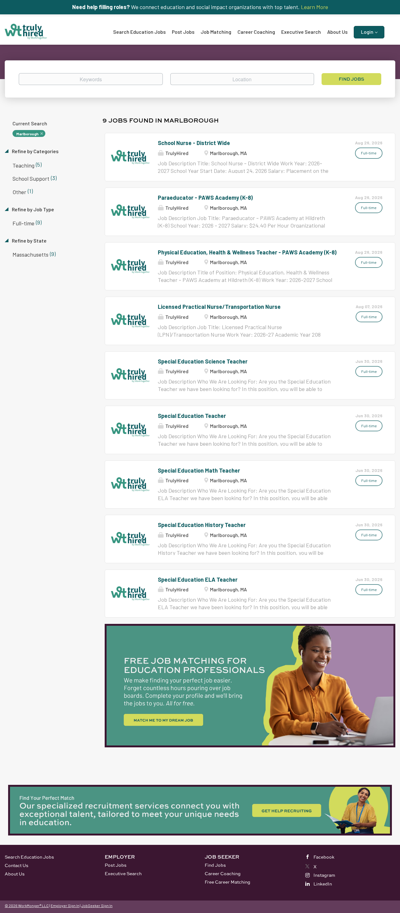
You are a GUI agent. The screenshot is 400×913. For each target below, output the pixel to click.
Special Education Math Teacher (199, 470)
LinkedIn (322, 884)
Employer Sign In (65, 905)
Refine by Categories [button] (34, 151)
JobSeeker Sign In (96, 905)
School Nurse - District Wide (194, 142)
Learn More (314, 6)
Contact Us (16, 865)
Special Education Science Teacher (203, 361)
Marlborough (27, 134)
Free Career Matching (227, 882)
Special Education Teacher (192, 415)
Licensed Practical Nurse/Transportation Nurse (219, 306)
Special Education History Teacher (202, 524)
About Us (15, 874)
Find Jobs (351, 79)
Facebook (323, 857)
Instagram (324, 875)
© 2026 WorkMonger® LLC (27, 905)
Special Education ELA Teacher (198, 579)
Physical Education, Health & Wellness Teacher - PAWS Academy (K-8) (247, 252)
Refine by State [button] (29, 240)
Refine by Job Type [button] (32, 209)
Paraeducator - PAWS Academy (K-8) (205, 197)
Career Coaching (223, 873)
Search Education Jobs (29, 857)
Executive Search (123, 873)
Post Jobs (116, 865)
